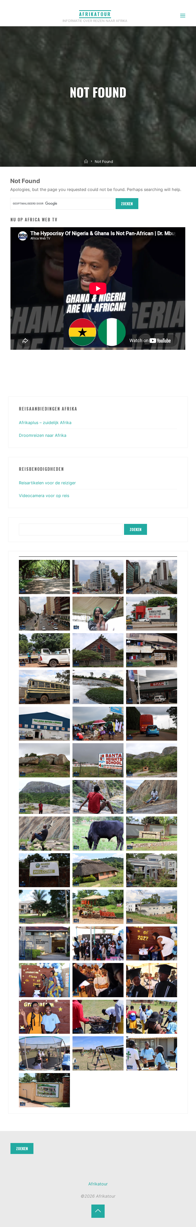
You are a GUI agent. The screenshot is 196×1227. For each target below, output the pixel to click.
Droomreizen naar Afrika (42, 435)
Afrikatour (95, 14)
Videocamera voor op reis (44, 495)
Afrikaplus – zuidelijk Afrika (45, 422)
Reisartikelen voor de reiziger (47, 482)
